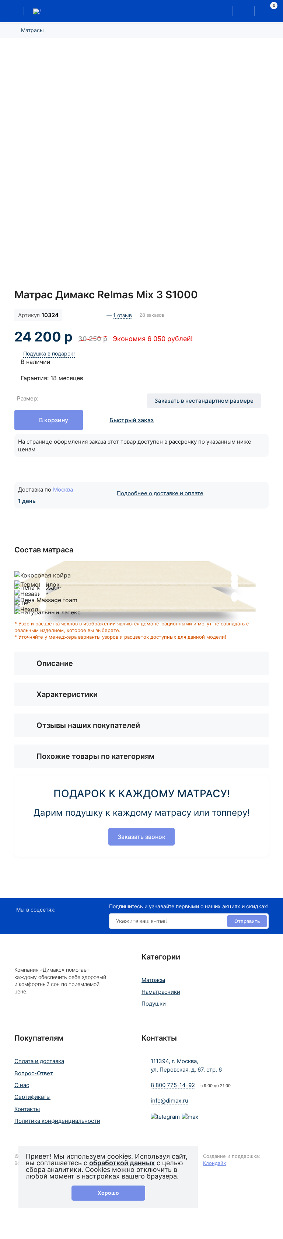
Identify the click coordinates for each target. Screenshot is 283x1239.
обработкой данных (122, 1163)
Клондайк (214, 1163)
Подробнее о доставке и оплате (160, 493)
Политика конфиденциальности (57, 1120)
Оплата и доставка (39, 1061)
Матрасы (32, 30)
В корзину (53, 420)
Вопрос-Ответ (33, 1073)
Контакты (27, 1109)
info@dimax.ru (169, 1100)
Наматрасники (161, 991)
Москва (63, 489)
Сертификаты (32, 1096)
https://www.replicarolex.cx (38, 894)
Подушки (154, 1003)
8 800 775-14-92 (173, 1085)
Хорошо (108, 1193)
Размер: (27, 398)
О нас (21, 1085)
